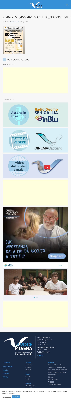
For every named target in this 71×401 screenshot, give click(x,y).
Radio (28, 379)
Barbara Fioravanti (14, 22)
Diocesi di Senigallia (55, 365)
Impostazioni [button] (7, 397)
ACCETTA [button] (16, 397)
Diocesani (51, 377)
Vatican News (53, 379)
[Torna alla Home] (35, 4)
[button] (67, 4)
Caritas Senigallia (54, 384)
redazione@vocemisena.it (46, 347)
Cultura (28, 370)
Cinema (28, 376)
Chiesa (28, 367)
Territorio (29, 365)
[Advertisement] (35, 80)
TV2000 (51, 382)
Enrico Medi (30, 388)
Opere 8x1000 (30, 386)
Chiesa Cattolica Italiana (56, 367)
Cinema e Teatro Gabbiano (57, 370)
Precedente (9, 99)
